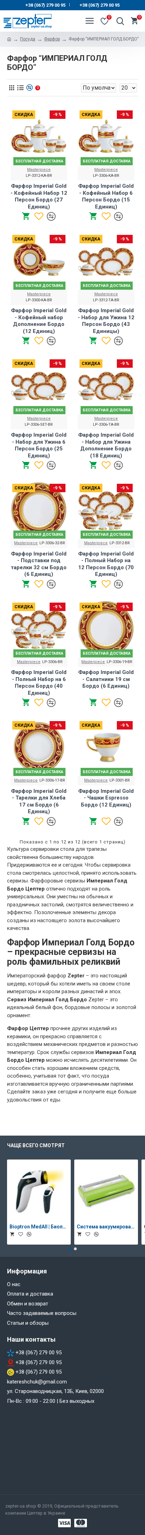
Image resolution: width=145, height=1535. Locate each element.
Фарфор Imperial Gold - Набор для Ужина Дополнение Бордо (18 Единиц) (106, 445)
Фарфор (52, 39)
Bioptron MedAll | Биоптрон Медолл (39, 1226)
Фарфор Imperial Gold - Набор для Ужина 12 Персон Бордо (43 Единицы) (106, 320)
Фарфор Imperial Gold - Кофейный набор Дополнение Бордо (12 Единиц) (39, 320)
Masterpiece (39, 169)
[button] (69, 1248)
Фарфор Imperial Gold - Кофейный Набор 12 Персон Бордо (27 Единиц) (39, 196)
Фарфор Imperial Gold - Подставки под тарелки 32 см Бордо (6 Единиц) (39, 564)
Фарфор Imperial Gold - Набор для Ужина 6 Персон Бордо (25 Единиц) (39, 445)
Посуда (27, 39)
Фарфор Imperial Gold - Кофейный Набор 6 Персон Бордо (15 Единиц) (106, 196)
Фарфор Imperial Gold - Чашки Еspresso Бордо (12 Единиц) (106, 798)
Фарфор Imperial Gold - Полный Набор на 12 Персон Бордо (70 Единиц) (106, 564)
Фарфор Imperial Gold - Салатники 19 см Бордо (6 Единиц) (106, 679)
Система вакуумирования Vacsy (106, 1226)
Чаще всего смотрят (36, 1145)
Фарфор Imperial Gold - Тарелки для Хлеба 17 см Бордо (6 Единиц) (39, 801)
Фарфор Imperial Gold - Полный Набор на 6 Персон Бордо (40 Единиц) (39, 682)
